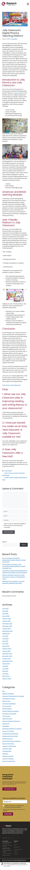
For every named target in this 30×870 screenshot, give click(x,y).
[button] (27, 4)
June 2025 (5, 639)
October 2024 (6, 659)
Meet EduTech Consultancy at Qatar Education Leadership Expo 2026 (13, 582)
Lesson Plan (5, 724)
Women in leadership (8, 761)
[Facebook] (3, 838)
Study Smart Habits (8, 744)
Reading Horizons (7, 739)
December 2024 (7, 654)
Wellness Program (7, 756)
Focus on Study (6, 706)
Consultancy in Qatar (8, 699)
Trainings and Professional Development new (7, 843)
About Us (15, 844)
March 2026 (5, 616)
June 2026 (5, 609)
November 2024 (7, 656)
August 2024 (6, 664)
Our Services (16, 847)
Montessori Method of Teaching (11, 729)
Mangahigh (5, 726)
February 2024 (6, 679)
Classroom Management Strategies (13, 696)
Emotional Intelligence (9, 704)
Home (15, 842)
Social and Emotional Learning (11, 741)
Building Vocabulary (8, 694)
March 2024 (6, 676)
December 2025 (7, 624)
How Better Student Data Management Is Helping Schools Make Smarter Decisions (14, 571)
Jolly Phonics (18, 93)
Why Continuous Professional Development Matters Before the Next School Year (14, 560)
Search (4, 542)
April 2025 (5, 644)
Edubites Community (6, 855)
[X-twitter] (12, 838)
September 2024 (7, 661)
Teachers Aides (7, 749)
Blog (3, 691)
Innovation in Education (9, 714)
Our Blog (15, 851)
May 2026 (5, 611)
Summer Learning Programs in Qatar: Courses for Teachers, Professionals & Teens (13, 577)
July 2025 (5, 636)
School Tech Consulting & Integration (6, 846)
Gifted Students (7, 709)
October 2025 (6, 629)
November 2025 (7, 626)
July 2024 (5, 666)
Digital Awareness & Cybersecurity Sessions (6, 848)
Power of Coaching (8, 731)
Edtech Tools (6, 701)
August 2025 (6, 634)
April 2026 (5, 614)
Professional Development (10, 734)
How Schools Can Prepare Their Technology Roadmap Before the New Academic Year (13, 566)
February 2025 (6, 649)
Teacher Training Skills (9, 746)
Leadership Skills (7, 719)
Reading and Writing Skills (10, 736)
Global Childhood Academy (10, 711)
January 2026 (6, 621)
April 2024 (5, 674)
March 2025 (5, 646)
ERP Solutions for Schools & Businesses (6, 851)
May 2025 (5, 641)
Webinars (5, 754)
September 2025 (7, 631)
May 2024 (5, 671)
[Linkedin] (6, 838)
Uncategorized (6, 751)
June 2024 (5, 669)
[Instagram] (9, 838)
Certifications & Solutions (6, 853)
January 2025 (6, 651)
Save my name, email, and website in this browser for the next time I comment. (15, 525)
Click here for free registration (11, 385)
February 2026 (6, 619)
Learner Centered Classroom (11, 721)
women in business (8, 759)
